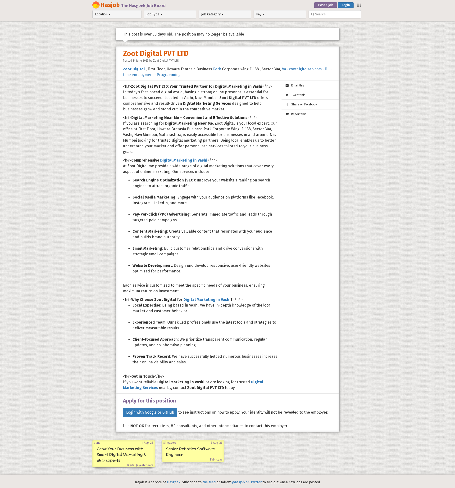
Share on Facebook (303, 104)
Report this (297, 114)
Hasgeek (173, 482)
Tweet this (297, 95)
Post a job (325, 5)
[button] (359, 5)
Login (346, 5)
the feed (209, 482)
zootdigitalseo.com (305, 69)
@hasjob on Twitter (247, 482)
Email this (296, 85)
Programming (169, 74)
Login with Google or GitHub (150, 412)
